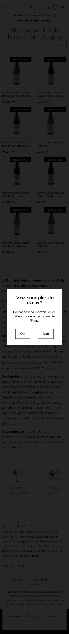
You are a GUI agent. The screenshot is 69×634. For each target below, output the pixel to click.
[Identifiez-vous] (55, 6)
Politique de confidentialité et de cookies (34, 581)
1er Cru (23, 382)
